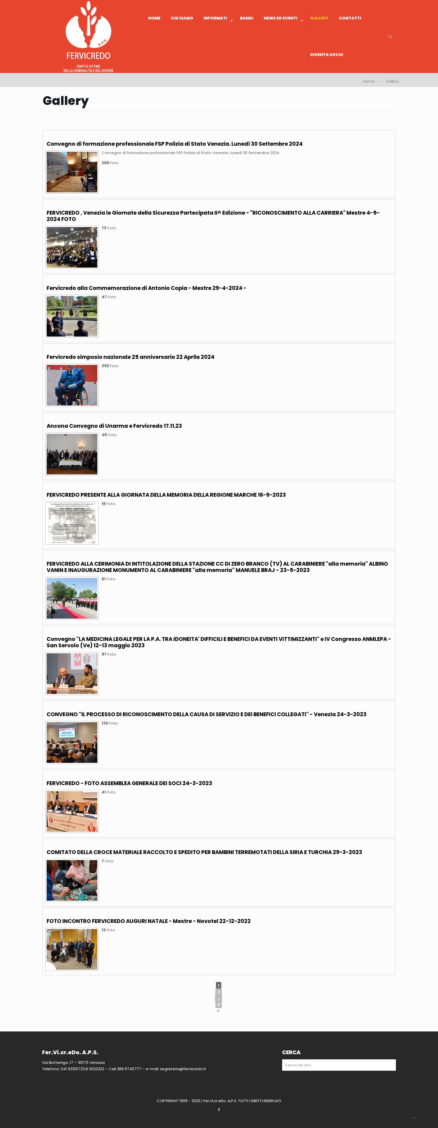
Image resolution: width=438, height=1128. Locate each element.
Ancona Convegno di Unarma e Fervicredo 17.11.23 (114, 426)
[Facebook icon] (219, 1109)
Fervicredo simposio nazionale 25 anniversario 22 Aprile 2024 (130, 357)
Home (369, 81)
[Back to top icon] (413, 1117)
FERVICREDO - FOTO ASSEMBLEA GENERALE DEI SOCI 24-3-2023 (129, 783)
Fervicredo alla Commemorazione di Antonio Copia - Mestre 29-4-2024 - (146, 288)
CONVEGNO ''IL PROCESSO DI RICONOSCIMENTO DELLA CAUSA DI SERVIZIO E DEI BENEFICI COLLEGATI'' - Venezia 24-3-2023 (207, 714)
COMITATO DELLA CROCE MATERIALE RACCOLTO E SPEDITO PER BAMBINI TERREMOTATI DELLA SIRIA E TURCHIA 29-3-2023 (204, 852)
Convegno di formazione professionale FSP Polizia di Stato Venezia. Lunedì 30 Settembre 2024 (175, 143)
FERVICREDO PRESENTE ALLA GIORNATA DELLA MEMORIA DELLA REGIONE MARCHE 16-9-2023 (166, 494)
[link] (216, 39)
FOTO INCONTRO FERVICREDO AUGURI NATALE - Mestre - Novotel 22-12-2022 (149, 921)
